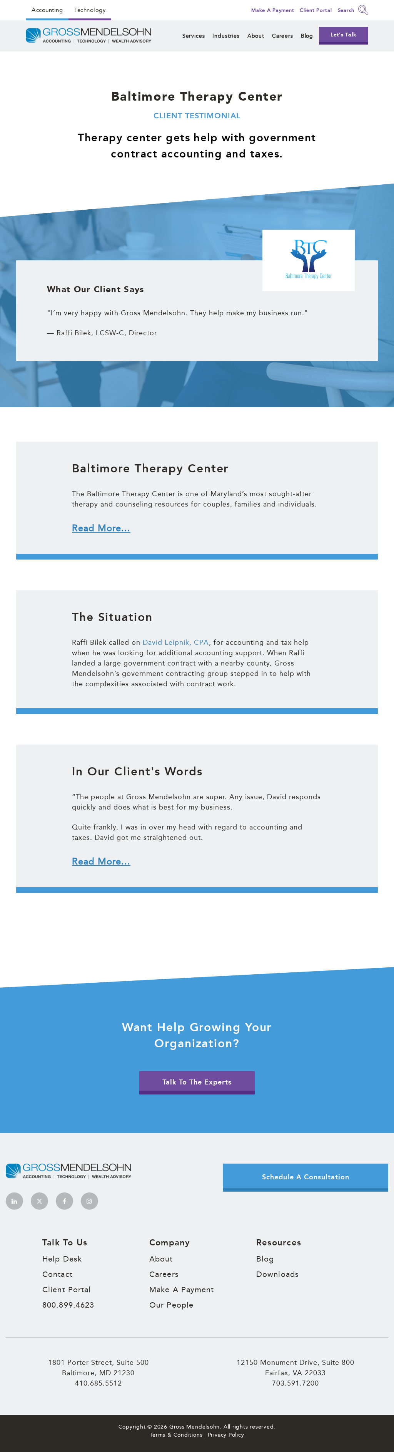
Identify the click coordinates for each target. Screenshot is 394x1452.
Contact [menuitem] (57, 1274)
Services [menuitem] (193, 35)
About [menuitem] (255, 35)
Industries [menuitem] (225, 35)
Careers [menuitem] (282, 35)
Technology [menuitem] (89, 9)
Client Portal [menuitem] (66, 1289)
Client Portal (316, 10)
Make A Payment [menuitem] (181, 1289)
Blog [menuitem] (307, 35)
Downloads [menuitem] (277, 1274)
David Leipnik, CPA (176, 642)
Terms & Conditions (176, 1434)
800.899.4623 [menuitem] (68, 1305)
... (101, 528)
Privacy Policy (226, 1434)
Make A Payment (272, 10)
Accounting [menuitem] (47, 9)
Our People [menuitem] (171, 1305)
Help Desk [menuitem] (62, 1259)
